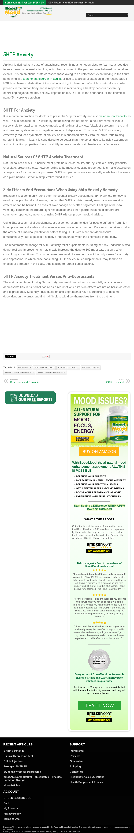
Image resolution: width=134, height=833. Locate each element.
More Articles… (12, 785)
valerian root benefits (113, 116)
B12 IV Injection (13, 761)
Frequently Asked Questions (87, 776)
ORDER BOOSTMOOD (17, 797)
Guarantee (76, 761)
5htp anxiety (24, 368)
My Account (10, 808)
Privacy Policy (12, 813)
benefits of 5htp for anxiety (19, 373)
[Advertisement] (67, 35)
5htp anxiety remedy (68, 368)
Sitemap (76, 831)
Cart (6, 803)
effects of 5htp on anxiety (51, 373)
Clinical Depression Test (18, 756)
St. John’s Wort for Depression (22, 771)
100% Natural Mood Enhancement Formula (71, 2)
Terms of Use (11, 818)
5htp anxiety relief (44, 368)
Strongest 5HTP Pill (15, 766)
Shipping (75, 766)
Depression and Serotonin (24, 381)
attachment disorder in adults (42, 78)
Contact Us (76, 771)
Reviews (75, 756)
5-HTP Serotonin (13, 750)
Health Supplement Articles (86, 782)
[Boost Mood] (28, 15)
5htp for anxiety (90, 368)
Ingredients (77, 750)
